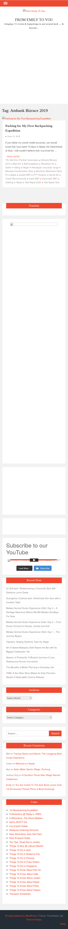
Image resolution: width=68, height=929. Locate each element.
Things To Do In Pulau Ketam (24, 861)
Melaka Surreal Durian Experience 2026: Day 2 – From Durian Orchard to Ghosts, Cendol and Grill (33, 624)
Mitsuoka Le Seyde (25, 763)
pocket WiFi (25, 174)
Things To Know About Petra (24, 885)
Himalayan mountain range (45, 167)
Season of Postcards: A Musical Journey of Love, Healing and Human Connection (30, 659)
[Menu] (5, 3)
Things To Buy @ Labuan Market (26, 845)
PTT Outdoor (39, 174)
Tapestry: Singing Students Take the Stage (27, 641)
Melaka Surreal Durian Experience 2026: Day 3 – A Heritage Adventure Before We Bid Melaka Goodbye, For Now (32, 612)
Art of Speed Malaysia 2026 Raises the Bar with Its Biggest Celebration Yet (31, 649)
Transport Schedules (20, 893)
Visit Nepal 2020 (33, 182)
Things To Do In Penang (21, 858)
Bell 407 (17, 163)
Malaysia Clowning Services (24, 830)
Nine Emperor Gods (19, 837)
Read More (13, 156)
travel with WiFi (49, 178)
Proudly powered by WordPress (21, 915)
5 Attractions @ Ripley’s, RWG (25, 814)
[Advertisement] (34, 67)
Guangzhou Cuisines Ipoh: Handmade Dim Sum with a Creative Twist (33, 600)
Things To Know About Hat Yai (25, 869)
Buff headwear (31, 163)
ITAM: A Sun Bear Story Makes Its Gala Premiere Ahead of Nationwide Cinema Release (30, 675)
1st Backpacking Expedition (23, 810)
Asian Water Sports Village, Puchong (32, 769)
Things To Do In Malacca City (24, 853)
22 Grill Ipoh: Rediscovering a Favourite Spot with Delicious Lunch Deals (31, 590)
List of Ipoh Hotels (18, 826)
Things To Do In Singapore (23, 866)
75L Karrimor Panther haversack (21, 159)
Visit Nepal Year (52, 182)
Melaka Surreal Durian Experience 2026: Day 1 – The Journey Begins (33, 633)
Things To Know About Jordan (24, 877)
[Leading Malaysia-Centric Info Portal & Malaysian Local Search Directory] (34, 340)
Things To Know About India (23, 873)
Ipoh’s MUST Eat (18, 822)
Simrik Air (54, 174)
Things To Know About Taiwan (24, 889)
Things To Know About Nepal (24, 881)
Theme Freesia (33, 919)
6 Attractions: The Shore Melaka (26, 818)
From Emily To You (34, 20)
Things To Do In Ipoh (20, 850)
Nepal (13, 174)
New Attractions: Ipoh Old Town (25, 834)
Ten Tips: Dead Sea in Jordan (24, 842)
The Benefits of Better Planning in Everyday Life (30, 667)
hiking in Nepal (21, 167)
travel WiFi (34, 178)
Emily (9, 784)
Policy (63, 923)
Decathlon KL (47, 163)
